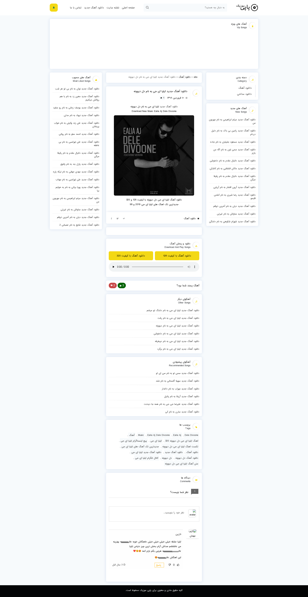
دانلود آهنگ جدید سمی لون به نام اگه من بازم (234, 151)
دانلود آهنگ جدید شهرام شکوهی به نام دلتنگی (232, 221)
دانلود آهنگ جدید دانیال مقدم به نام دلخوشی (233, 160)
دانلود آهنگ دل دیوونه (186, 458)
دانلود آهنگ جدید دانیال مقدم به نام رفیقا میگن (235, 177)
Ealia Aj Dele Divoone (158, 435)
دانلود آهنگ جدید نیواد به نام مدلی (81, 115)
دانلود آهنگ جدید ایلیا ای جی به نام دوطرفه (177, 341)
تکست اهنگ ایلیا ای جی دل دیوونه (180, 446)
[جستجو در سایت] (147, 8)
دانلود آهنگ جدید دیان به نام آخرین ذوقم (234, 206)
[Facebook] (111, 218)
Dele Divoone (191, 435)
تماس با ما (75, 8)
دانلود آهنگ (245, 88)
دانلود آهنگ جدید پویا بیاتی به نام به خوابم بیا (77, 188)
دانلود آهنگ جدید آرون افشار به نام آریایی (234, 187)
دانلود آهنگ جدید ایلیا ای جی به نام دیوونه (177, 326)
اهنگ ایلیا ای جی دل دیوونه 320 (181, 441)
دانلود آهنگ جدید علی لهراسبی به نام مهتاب (77, 179)
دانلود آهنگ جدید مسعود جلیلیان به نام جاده (233, 142)
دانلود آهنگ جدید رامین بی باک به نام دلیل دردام (233, 132)
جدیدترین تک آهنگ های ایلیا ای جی (140, 446)
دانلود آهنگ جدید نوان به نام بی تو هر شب (77, 88)
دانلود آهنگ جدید (94, 8)
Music (141, 435)
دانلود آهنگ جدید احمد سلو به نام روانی (79, 134)
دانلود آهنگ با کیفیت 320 (131, 256)
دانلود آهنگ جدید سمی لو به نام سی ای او (177, 373)
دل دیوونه (167, 458)
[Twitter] (117, 218)
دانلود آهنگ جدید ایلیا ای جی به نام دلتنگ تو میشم (173, 310)
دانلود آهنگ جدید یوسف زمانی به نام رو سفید (76, 107)
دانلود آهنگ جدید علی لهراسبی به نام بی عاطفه (79, 143)
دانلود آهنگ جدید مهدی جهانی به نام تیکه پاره (76, 171)
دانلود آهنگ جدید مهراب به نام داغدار (180, 389)
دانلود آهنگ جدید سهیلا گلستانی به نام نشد (177, 381)
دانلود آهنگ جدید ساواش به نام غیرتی (236, 214)
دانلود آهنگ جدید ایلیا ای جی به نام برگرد (178, 349)
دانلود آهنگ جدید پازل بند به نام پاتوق (79, 164)
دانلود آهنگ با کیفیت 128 (177, 256)
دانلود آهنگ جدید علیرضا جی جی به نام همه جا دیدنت (171, 404)
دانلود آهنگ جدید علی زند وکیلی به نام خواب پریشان (76, 124)
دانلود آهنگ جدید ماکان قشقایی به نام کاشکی (233, 168)
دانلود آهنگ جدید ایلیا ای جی (146, 452)
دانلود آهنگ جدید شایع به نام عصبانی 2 (79, 225)
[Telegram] (124, 218)
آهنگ (132, 435)
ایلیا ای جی (156, 441)
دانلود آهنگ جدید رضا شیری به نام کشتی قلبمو (235, 196)
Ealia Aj (177, 435)
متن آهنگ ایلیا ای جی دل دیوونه (181, 463)
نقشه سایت (113, 8)
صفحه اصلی (128, 8)
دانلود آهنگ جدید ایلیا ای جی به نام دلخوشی (176, 333)
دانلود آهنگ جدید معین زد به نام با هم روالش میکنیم (79, 98)
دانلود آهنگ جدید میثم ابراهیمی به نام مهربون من (232, 121)
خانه (195, 77)
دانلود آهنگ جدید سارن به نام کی (182, 412)
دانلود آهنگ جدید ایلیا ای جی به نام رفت (178, 318)
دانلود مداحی (244, 94)
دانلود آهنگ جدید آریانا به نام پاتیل (181, 396)
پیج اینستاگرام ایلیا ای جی (134, 441)
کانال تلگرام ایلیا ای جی (146, 458)
